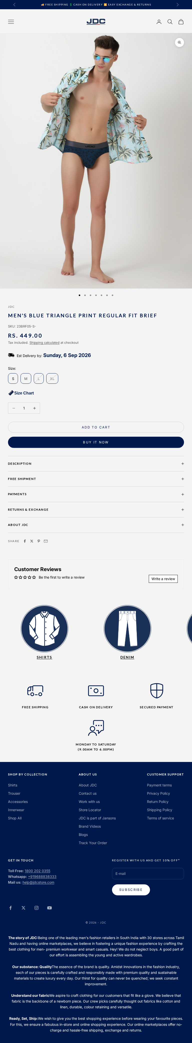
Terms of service (160, 818)
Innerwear (16, 810)
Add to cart (96, 427)
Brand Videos (90, 826)
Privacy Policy (158, 793)
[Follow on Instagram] (36, 907)
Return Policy (157, 801)
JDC (11, 307)
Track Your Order (93, 843)
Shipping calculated (45, 343)
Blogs (83, 834)
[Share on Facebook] (25, 541)
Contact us (87, 793)
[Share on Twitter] (32, 541)
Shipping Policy (159, 810)
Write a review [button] (163, 579)
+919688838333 (42, 876)
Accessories (18, 801)
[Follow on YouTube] (49, 907)
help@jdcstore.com (38, 882)
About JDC (88, 785)
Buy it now (96, 442)
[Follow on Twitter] (23, 907)
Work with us (89, 801)
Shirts (12, 785)
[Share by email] (46, 541)
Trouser (14, 793)
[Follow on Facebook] (10, 907)
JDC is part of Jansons (97, 818)
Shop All (15, 818)
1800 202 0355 (37, 871)
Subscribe (131, 890)
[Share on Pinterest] (39, 541)
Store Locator (90, 810)
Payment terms (159, 785)
